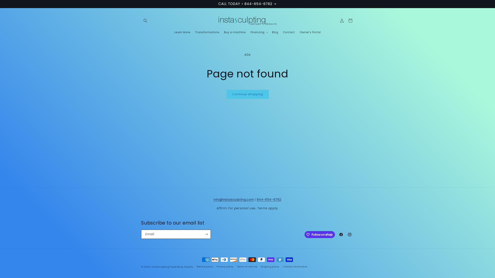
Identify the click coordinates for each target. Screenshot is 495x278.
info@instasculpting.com (234, 199)
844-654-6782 (269, 199)
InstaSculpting (160, 266)
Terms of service (247, 266)
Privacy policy (225, 266)
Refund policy (205, 266)
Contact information (295, 266)
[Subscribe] (206, 234)
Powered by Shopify (181, 266)
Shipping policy (270, 266)
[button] (145, 20)
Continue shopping (247, 94)
